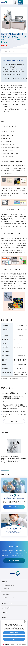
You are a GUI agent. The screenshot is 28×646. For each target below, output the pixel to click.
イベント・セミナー (6, 608)
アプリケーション (21, 51)
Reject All (14, 635)
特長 (6, 51)
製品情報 (4, 582)
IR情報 (4, 618)
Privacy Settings (14, 632)
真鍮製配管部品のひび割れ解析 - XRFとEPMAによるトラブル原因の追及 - (13, 398)
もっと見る (14, 421)
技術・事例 (6, 589)
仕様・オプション (12, 51)
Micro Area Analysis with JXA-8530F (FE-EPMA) (14, 416)
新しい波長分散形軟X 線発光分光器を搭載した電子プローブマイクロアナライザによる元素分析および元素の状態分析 (15, 407)
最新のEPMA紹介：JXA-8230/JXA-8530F (14, 412)
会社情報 (4, 613)
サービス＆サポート (7, 603)
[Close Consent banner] (25, 621)
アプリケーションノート (9, 598)
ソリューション (5, 594)
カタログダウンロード (9, 585)
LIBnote (5, 402)
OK (14, 639)
